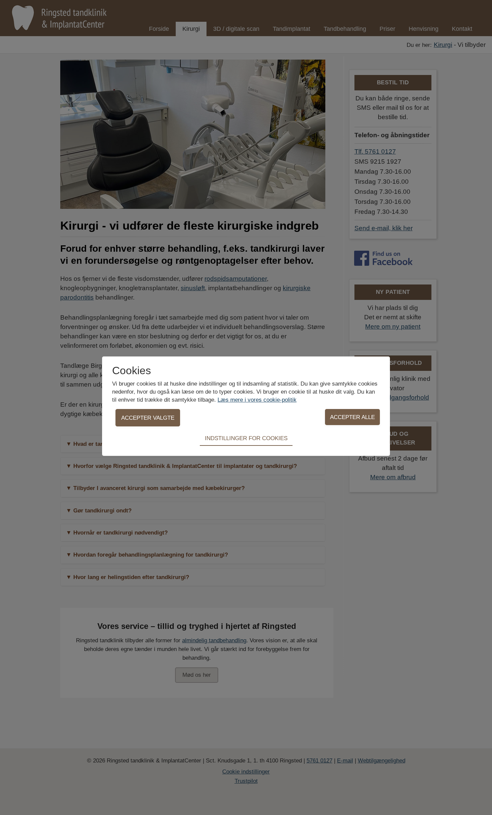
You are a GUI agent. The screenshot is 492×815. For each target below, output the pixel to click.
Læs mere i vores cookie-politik (257, 399)
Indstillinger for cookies (246, 438)
